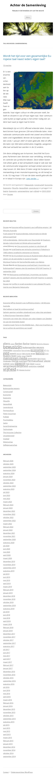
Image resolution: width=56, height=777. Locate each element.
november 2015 (9, 712)
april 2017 (7, 659)
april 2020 (7, 555)
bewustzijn (12, 346)
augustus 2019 (8, 571)
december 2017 (9, 634)
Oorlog (14, 360)
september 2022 (9, 520)
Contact (6, 772)
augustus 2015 (8, 722)
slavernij (20, 363)
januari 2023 (8, 508)
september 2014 (9, 756)
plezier (47, 360)
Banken (18, 343)
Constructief (39, 185)
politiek (6, 363)
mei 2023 (6, 498)
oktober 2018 (8, 602)
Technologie (8, 429)
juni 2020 (6, 549)
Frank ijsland (8, 233)
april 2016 (7, 696)
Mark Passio (41, 359)
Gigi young (26, 353)
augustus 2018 (8, 608)
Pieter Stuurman (9, 413)
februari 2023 (8, 505)
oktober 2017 (8, 640)
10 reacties (7, 65)
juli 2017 (6, 649)
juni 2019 (6, 577)
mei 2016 (6, 693)
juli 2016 (6, 687)
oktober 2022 (8, 517)
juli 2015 (6, 725)
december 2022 (9, 511)
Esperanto (7, 188)
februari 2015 (8, 741)
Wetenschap (8, 442)
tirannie (38, 364)
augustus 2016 (8, 684)
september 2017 (9, 643)
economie (37, 350)
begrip (5, 191)
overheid (23, 361)
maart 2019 (7, 586)
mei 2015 (6, 731)
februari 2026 (8, 461)
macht (29, 356)
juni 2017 (6, 652)
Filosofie (15, 188)
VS (18, 370)
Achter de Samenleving (28, 5)
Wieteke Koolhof (24, 370)
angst (13, 344)
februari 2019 (8, 590)
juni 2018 (6, 615)
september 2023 (9, 486)
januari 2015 (8, 744)
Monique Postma (10, 262)
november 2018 (9, 599)
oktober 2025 (8, 464)
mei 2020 (6, 552)
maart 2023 (7, 501)
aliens (6, 343)
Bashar (26, 343)
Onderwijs (7, 361)
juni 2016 (6, 690)
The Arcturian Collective (12, 432)
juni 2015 (6, 728)
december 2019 (9, 561)
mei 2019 (6, 580)
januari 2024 (8, 476)
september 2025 (9, 467)
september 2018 (9, 605)
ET (45, 350)
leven (14, 355)
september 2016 (9, 681)
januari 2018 (8, 630)
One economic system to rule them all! (32, 246)
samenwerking (23, 191)
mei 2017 (6, 656)
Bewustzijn (29, 185)
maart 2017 (7, 662)
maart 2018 (7, 624)
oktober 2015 (8, 715)
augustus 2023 (8, 489)
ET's (47, 350)
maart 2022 (7, 523)
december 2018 (9, 596)
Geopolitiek (23, 188)
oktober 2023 (8, 483)
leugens (7, 355)
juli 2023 (6, 492)
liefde (19, 356)
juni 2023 (6, 495)
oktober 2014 (8, 753)
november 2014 (9, 750)
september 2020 (9, 539)
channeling (17, 350)
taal (31, 191)
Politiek (6, 417)
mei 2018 (6, 618)
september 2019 (9, 568)
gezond (19, 354)
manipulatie (32, 358)
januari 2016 (8, 706)
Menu (28, 17)
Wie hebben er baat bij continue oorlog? (18, 309)
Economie (48, 185)
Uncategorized (8, 435)
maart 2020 (7, 558)
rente (12, 364)
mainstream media (15, 358)
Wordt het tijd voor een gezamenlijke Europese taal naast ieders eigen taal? (27, 57)
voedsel (40, 366)
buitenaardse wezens (33, 347)
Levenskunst (34, 188)
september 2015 (9, 719)
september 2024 (9, 470)
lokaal (24, 356)
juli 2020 (6, 546)
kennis (40, 353)
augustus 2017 (8, 646)
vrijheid (36, 191)
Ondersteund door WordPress (22, 772)
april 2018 (7, 621)
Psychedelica (8, 420)
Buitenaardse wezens (11, 388)
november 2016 (9, 674)
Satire (5, 423)
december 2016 (9, 671)
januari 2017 (8, 668)
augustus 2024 (8, 473)
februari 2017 (8, 665)
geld (6, 353)
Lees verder (32, 178)
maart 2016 (7, 700)
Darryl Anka (25, 350)
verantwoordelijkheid (15, 366)
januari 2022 (8, 530)
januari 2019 (8, 593)
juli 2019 (6, 574)
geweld (13, 353)
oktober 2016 (8, 678)
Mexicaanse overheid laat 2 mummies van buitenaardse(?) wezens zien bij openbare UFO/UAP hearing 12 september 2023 (27, 268)
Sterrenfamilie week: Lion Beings (31, 262)
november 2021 (9, 536)
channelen (7, 350)
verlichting (33, 366)
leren (47, 354)
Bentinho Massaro (43, 344)
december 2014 (9, 747)
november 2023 (9, 479)
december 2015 (9, 709)
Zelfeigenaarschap (10, 445)
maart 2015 (7, 737)
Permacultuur (35, 360)
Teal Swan (30, 363)
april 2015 (7, 734)
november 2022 (9, 514)
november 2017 (9, 637)
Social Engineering (10, 426)
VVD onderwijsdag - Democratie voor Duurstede (21, 240)
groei (33, 353)
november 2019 (9, 564)
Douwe (10, 194)
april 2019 (7, 583)
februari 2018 (8, 627)
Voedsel (6, 439)
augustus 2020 (8, 542)
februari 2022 (8, 527)
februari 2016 (8, 703)
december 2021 (9, 533)
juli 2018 (6, 612)
